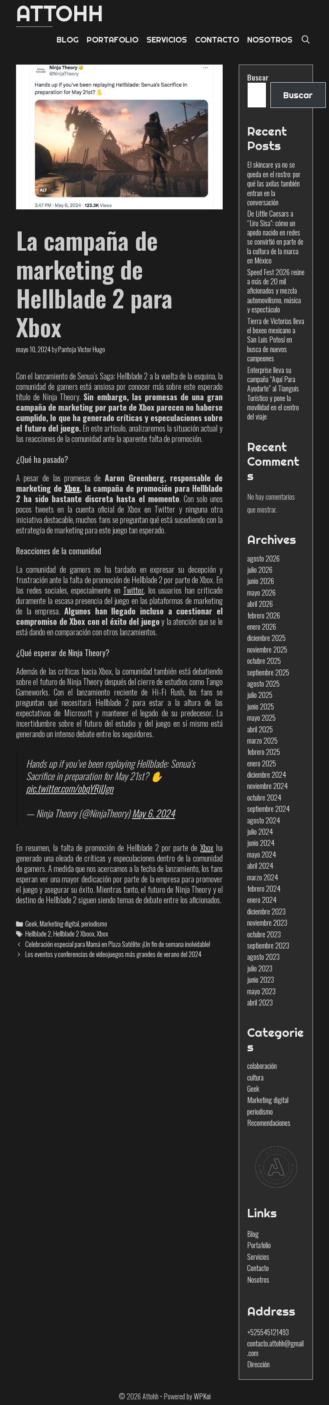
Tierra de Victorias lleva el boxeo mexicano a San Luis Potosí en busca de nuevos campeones (275, 340)
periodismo (94, 923)
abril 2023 (260, 1002)
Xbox (72, 488)
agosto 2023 (263, 956)
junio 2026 (260, 581)
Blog (253, 1234)
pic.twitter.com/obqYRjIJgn (69, 788)
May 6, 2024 (153, 813)
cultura (255, 1077)
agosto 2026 (263, 558)
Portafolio (259, 1245)
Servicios (258, 1256)
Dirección (258, 1364)
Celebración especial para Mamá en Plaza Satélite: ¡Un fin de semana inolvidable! (117, 944)
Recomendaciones (268, 1122)
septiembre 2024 (268, 808)
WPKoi (202, 1396)
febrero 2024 (263, 888)
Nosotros (258, 1279)
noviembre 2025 (267, 649)
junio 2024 (260, 842)
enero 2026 (261, 626)
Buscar (257, 77)
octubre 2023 (264, 934)
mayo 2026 (261, 592)
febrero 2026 (263, 615)
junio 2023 (260, 979)
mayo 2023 (261, 991)
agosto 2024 (263, 820)
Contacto (258, 1268)
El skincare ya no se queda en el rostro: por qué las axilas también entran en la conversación (274, 183)
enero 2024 (261, 899)
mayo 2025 (261, 717)
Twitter (133, 590)
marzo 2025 (262, 740)
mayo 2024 (261, 854)
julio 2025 (259, 694)
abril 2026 (260, 603)
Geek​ (31, 923)
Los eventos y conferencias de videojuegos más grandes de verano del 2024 (113, 954)
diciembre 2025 (266, 638)
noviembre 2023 (267, 922)
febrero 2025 (263, 751)
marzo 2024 (262, 877)
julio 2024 (260, 831)
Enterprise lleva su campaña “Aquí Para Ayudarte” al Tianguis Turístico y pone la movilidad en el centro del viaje (273, 393)
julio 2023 (259, 968)
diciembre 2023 (266, 911)
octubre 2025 (264, 660)
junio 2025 (260, 706)
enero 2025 (261, 763)
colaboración (262, 1065)
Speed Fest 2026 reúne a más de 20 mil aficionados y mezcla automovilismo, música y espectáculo (276, 291)
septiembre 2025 (268, 672)
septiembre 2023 (268, 945)
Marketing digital (59, 923)
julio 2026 (259, 569)
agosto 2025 (263, 683)
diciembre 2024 (266, 774)
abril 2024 (260, 865)
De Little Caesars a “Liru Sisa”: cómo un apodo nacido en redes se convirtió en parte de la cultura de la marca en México (275, 237)
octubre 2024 (264, 797)
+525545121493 (268, 1332)
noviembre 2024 (267, 786)
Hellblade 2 (38, 934)
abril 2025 (260, 729)
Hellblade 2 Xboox (73, 934)
